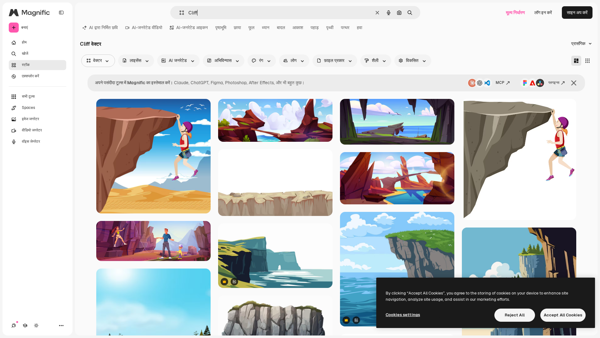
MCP (500, 82)
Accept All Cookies (563, 315)
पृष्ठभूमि (220, 27)
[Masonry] (576, 61)
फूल (251, 27)
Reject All (515, 315)
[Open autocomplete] (179, 12)
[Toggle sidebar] (61, 13)
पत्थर (345, 27)
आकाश (297, 27)
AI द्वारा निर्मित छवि (103, 27)
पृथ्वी (329, 27)
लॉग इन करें (543, 12)
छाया (237, 27)
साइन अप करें (577, 12)
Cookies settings (403, 314)
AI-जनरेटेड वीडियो (147, 27)
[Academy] (25, 325)
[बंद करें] (574, 83)
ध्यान (265, 27)
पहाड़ (315, 27)
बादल (281, 27)
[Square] (587, 61)
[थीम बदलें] (36, 325)
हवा (359, 27)
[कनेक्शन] (14, 325)
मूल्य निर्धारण (515, 12)
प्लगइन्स (553, 82)
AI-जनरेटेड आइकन (192, 27)
